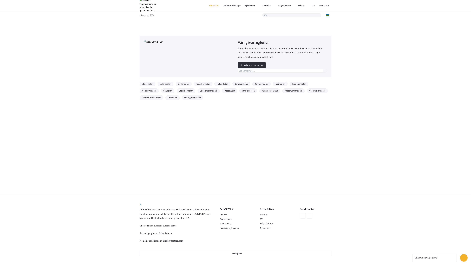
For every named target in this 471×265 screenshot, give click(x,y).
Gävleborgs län (203, 83)
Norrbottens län (149, 90)
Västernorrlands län (293, 90)
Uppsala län (229, 90)
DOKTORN (324, 5)
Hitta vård (213, 5)
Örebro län (172, 97)
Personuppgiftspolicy (229, 227)
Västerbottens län (270, 90)
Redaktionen (226, 219)
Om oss (223, 214)
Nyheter (301, 5)
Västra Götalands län (151, 97)
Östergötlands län (192, 97)
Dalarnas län (165, 83)
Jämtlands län (241, 83)
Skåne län (167, 90)
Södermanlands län (208, 90)
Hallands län (222, 83)
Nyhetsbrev (265, 227)
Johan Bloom (165, 233)
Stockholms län (186, 90)
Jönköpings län (261, 83)
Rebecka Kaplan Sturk (165, 225)
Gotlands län (184, 83)
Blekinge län (147, 83)
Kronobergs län (299, 83)
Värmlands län (248, 90)
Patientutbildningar (232, 5)
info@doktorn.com (173, 240)
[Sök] (319, 15)
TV (313, 5)
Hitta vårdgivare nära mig (251, 65)
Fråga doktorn (284, 5)
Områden (266, 5)
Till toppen (237, 253)
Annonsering (225, 223)
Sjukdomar (250, 5)
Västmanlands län (317, 90)
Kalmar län (280, 83)
